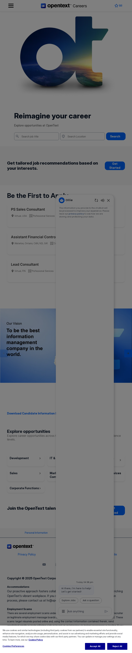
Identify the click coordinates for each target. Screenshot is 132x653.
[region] (66, 639)
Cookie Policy (35, 639)
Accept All (95, 646)
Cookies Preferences (13, 646)
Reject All (117, 646)
